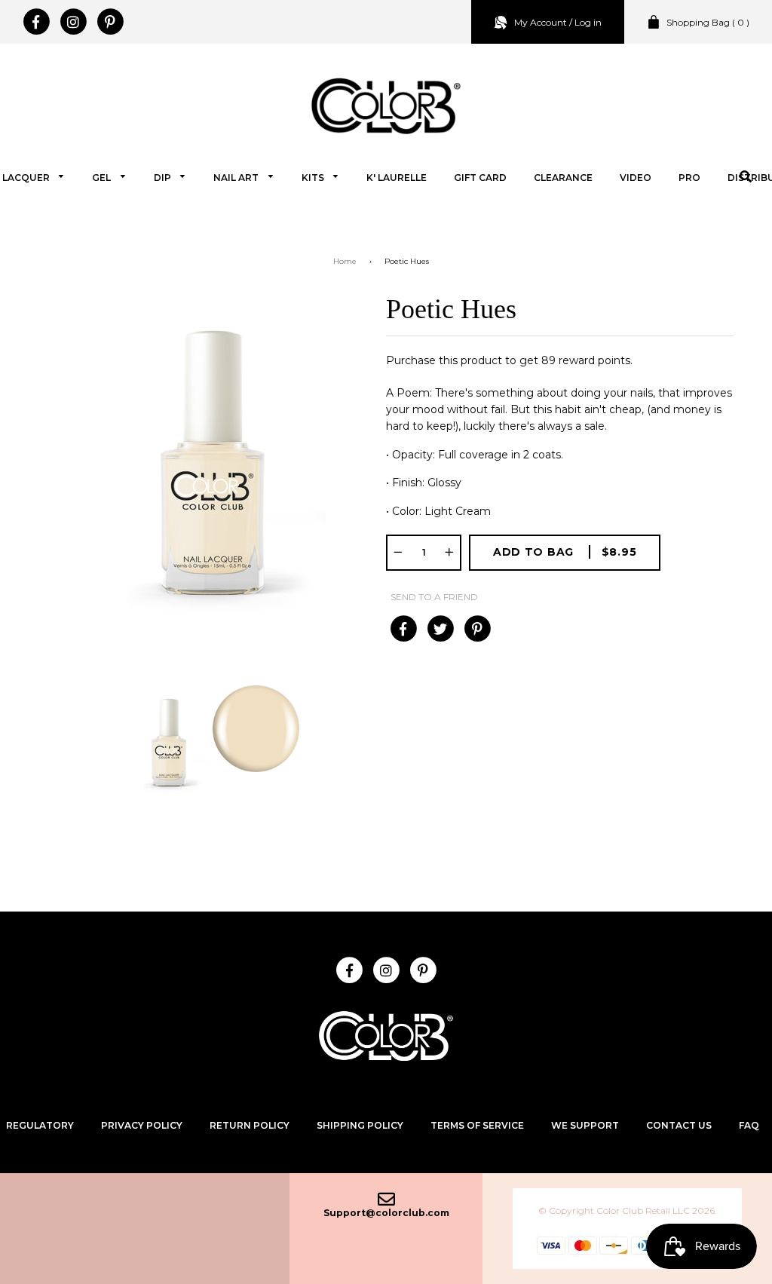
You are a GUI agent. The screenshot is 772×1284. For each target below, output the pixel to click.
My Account (540, 22)
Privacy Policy (141, 1125)
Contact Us (679, 1125)
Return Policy (250, 1125)
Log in (588, 22)
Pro (689, 177)
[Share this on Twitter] (440, 628)
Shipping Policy (360, 1125)
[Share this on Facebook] (403, 628)
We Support (585, 1125)
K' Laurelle (396, 177)
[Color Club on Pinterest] (110, 21)
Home (345, 261)
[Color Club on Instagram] (73, 21)
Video (635, 177)
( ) (707, 22)
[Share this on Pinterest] (477, 628)
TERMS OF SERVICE (477, 1125)
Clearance (563, 177)
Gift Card (480, 177)
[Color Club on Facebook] (36, 21)
